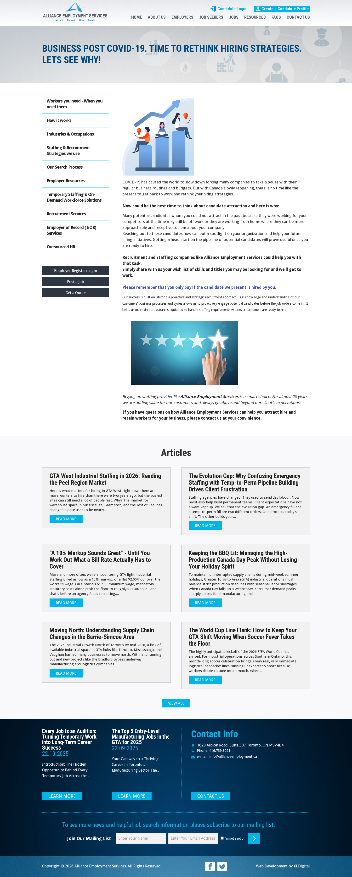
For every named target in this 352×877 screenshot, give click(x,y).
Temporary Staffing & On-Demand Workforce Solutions (74, 197)
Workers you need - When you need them (74, 103)
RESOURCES (255, 17)
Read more (66, 519)
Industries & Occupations (70, 134)
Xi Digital (302, 866)
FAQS (276, 17)
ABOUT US (157, 17)
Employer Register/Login (75, 270)
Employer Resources (66, 180)
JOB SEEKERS (211, 17)
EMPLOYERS (182, 17)
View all (176, 703)
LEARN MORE (62, 796)
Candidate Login (231, 8)
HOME (136, 17)
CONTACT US (298, 17)
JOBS (233, 17)
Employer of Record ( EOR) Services (71, 230)
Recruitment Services (66, 213)
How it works (59, 120)
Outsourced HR (61, 246)
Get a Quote (76, 292)
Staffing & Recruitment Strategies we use (68, 150)
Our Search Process (65, 167)
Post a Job (75, 281)
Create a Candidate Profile (285, 8)
